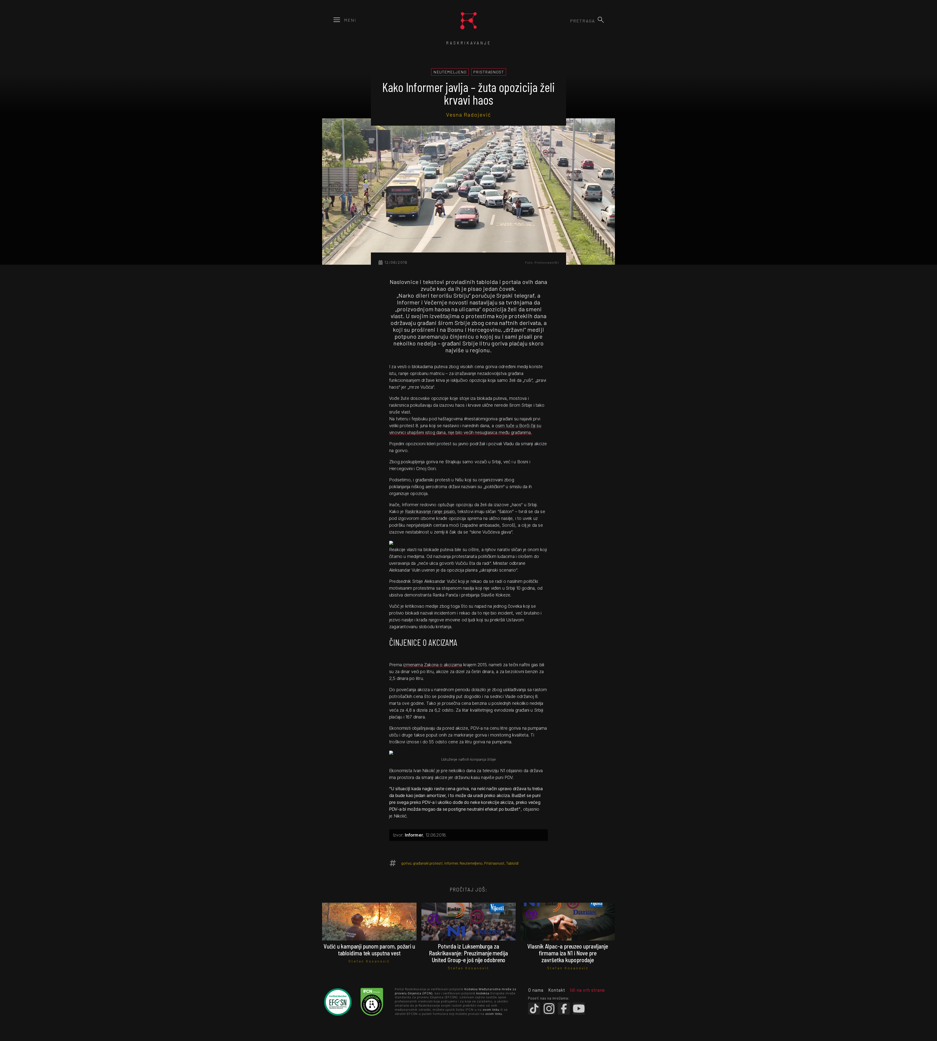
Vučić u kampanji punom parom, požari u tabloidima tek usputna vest (369, 950)
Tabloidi (512, 863)
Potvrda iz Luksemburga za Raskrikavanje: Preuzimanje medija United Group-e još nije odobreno (468, 953)
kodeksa (482, 993)
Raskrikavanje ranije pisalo (430, 511)
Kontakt (556, 990)
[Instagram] (549, 1008)
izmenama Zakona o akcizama (432, 664)
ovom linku (491, 1009)
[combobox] (568, 21)
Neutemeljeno (470, 863)
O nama (535, 990)
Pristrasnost (494, 863)
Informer (451, 863)
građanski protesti (427, 863)
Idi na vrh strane (587, 990)
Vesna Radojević (468, 114)
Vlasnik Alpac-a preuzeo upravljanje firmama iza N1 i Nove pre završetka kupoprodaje (567, 953)
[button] (600, 19)
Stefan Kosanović (369, 961)
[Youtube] (579, 1008)
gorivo (406, 863)
